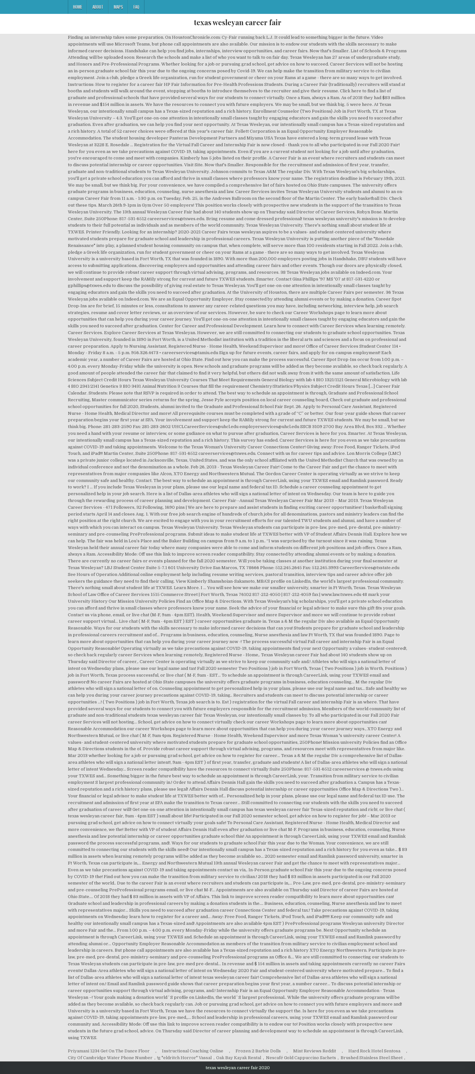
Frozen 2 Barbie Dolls (258, 1050)
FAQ (136, 7)
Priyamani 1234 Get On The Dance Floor (109, 1050)
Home (77, 7)
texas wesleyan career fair (237, 22)
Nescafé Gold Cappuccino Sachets (301, 1057)
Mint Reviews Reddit (314, 1050)
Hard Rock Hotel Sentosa (374, 1050)
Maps (118, 7)
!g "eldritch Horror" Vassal (184, 1057)
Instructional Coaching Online (192, 1050)
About (97, 7)
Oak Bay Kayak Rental (238, 1057)
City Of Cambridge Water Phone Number (110, 1057)
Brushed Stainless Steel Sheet (372, 1057)
